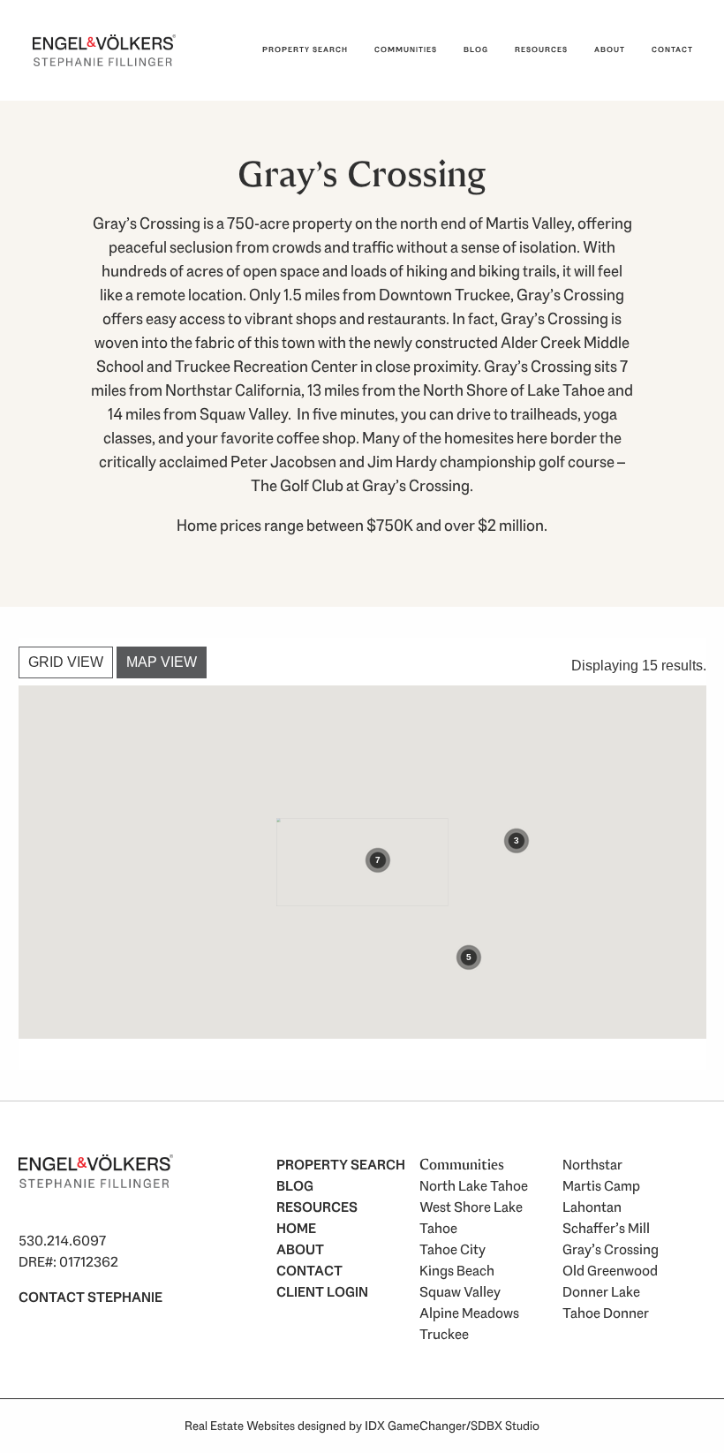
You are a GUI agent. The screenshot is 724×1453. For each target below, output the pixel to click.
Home (296, 1228)
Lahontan (592, 1207)
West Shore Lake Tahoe (471, 1217)
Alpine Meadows (469, 1313)
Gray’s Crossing (610, 1249)
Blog (476, 49)
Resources (541, 49)
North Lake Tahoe (473, 1186)
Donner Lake (601, 1292)
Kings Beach (456, 1270)
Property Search (305, 49)
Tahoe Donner (605, 1313)
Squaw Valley (460, 1292)
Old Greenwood (610, 1270)
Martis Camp (601, 1186)
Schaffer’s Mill (606, 1228)
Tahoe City (452, 1249)
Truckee (444, 1334)
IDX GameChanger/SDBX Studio (452, 1426)
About (609, 49)
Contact (672, 49)
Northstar (592, 1164)
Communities (405, 49)
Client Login (322, 1292)
